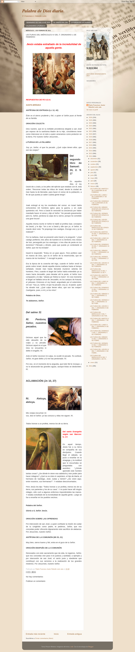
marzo (92, 183)
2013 (91, 153)
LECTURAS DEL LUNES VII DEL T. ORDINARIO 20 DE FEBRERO (99, 239)
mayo (92, 178)
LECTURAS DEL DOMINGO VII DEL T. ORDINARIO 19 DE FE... (99, 246)
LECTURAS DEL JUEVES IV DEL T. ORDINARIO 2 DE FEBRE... (99, 351)
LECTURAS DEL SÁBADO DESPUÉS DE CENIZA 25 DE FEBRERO (99, 208)
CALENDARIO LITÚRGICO (35, 26)
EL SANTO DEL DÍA (61, 22)
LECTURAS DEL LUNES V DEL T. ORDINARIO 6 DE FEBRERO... (99, 326)
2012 (91, 156)
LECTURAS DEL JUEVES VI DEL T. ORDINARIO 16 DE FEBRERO (99, 264)
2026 (91, 117)
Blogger (90, 646)
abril (92, 181)
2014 (91, 151)
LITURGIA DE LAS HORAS (81, 22)
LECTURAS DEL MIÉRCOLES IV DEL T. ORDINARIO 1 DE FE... (98, 357)
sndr (71, 646)
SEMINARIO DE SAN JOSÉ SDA (38, 22)
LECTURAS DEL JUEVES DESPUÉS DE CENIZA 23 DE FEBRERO (99, 221)
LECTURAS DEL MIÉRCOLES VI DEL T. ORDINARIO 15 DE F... (98, 270)
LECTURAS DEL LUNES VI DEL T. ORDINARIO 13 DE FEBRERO (99, 283)
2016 (91, 145)
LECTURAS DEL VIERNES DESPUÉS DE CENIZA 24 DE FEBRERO (99, 215)
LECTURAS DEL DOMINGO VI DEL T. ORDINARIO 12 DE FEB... (99, 289)
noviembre (94, 161)
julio (92, 172)
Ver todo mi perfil (92, 110)
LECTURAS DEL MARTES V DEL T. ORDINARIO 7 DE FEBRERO (99, 320)
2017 (91, 142)
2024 (91, 123)
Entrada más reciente (35, 634)
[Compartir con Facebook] (33, 572)
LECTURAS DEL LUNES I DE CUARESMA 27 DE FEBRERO (98, 196)
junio (92, 175)
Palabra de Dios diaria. (43, 11)
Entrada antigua (74, 634)
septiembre (94, 167)
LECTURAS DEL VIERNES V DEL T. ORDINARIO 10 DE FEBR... (99, 301)
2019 (91, 137)
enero (92, 362)
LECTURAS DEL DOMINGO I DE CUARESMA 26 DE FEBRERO (99, 202)
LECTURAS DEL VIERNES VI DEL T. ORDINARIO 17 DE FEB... (99, 258)
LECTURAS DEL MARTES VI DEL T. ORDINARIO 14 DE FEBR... (99, 277)
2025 (91, 120)
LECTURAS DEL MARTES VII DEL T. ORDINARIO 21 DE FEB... (99, 233)
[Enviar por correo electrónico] (27, 572)
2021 (91, 131)
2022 (91, 128)
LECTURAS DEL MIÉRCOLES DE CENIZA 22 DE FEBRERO (99, 227)
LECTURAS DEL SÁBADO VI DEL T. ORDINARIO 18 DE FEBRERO (99, 252)
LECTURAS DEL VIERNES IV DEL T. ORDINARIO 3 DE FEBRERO (99, 345)
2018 (91, 139)
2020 (91, 134)
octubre (93, 164)
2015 (91, 148)
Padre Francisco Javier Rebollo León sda (97, 106)
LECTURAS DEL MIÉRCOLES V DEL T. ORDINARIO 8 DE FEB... (99, 314)
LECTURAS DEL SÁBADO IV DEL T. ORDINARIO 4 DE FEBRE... (99, 338)
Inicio (56, 634)
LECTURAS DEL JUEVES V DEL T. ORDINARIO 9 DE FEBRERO (99, 307)
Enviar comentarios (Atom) (44, 638)
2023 (91, 126)
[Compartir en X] (31, 572)
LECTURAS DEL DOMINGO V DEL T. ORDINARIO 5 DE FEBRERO (99, 332)
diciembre (93, 158)
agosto (92, 170)
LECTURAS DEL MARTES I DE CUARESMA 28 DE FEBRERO (99, 190)
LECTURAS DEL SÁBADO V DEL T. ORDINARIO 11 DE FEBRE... (99, 295)
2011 (90, 366)
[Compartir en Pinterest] (35, 572)
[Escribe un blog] (29, 572)
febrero (93, 186)
